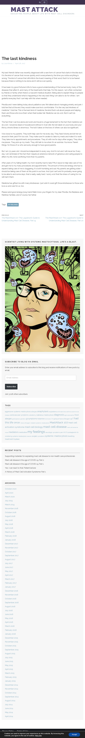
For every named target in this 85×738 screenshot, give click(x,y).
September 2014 (12, 697)
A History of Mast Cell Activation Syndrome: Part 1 (25, 472)
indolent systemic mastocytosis (40, 423)
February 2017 (10, 583)
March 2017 (9, 579)
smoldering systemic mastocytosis (16, 436)
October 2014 (10, 693)
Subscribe (11, 387)
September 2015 (11, 650)
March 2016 (9, 626)
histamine (41, 419)
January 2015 (10, 681)
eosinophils (70, 415)
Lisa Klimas (8, 63)
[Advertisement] (42, 32)
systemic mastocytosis (56, 436)
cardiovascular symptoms (19, 415)
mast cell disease (55, 426)
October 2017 (10, 552)
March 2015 (9, 673)
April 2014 (9, 716)
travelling (71, 436)
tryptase (16, 439)
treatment (9, 439)
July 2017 (9, 563)
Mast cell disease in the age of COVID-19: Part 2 (24, 460)
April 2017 (9, 575)
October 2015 (10, 646)
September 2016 (12, 603)
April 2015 (9, 669)
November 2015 (11, 642)
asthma (68, 411)
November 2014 (11, 689)
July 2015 (9, 657)
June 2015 (9, 661)
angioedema (53, 411)
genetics (23, 419)
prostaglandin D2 (73, 432)
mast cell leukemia (72, 427)
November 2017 (11, 548)
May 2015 (9, 665)
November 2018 (11, 508)
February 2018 (11, 536)
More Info (38, 736)
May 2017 (9, 571)
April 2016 (9, 622)
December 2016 (11, 591)
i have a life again (25, 423)
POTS (66, 432)
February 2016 (11, 630)
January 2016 (10, 634)
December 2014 (11, 685)
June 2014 (9, 708)
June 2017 (9, 567)
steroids (29, 436)
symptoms (41, 436)
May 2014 (9, 712)
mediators (13, 432)
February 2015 (10, 677)
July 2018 (9, 520)
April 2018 (9, 528)
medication (23, 432)
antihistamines (61, 411)
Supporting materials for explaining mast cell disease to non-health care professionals (40, 456)
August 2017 (10, 559)
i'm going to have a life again (60, 419)
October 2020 (10, 489)
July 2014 (9, 705)
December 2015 (11, 638)
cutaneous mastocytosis (45, 415)
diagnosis (59, 414)
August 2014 (10, 701)
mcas (6, 432)
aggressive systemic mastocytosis (18, 411)
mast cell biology (34, 427)
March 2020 (10, 497)
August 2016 (10, 606)
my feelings (13, 204)
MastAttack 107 (59, 422)
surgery (35, 436)
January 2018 (10, 540)
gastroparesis (16, 419)
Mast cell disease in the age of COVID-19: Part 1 (24, 464)
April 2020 (9, 493)
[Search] (40, 2)
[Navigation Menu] (44, 2)
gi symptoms (31, 419)
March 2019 (9, 505)
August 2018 (10, 516)
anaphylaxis (42, 411)
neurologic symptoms (52, 432)
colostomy (32, 415)
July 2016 (9, 610)
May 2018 (9, 524)
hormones (48, 419)
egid (65, 415)
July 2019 (9, 501)
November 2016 (11, 595)
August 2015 (10, 654)
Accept (74, 734)
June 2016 (9, 614)
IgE (71, 419)
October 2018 (10, 512)
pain (61, 432)
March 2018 (9, 532)
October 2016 (10, 599)
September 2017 (11, 555)
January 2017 (10, 587)
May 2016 (9, 618)
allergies (34, 411)
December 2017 (11, 544)
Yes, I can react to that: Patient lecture (20, 468)
